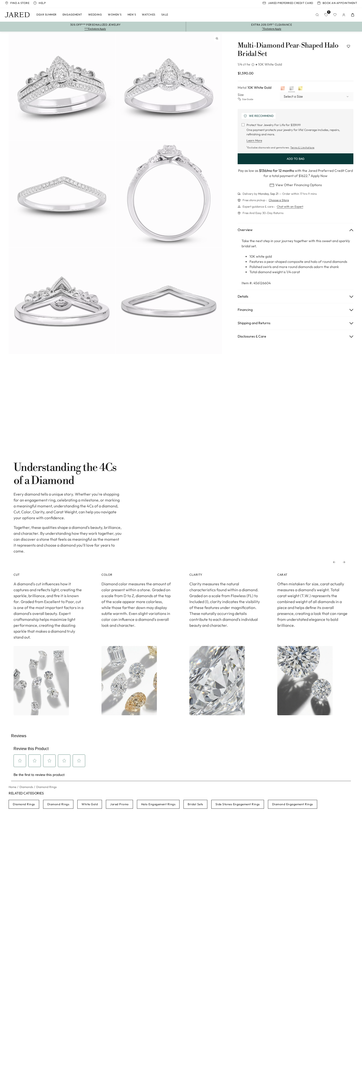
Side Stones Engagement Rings (237, 804)
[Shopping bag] (352, 14)
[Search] (317, 14)
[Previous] (334, 562)
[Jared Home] (17, 14)
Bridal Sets (195, 804)
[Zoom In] (217, 38)
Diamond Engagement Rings (292, 804)
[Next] (344, 562)
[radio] (282, 88)
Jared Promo (119, 804)
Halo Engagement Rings (158, 804)
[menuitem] (46, 15)
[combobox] (316, 96)
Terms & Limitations (302, 147)
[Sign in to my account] (343, 14)
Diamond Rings (24, 804)
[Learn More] (253, 64)
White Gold (90, 804)
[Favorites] (334, 14)
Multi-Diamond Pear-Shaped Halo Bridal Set (288, 49)
